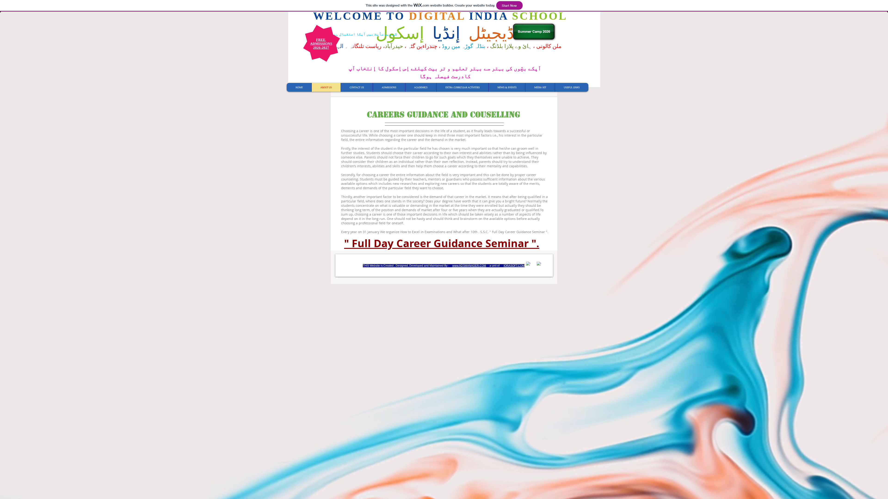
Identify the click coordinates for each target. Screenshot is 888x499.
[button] (571, 87)
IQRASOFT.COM (514, 265)
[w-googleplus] (539, 264)
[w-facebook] (528, 264)
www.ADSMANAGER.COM (469, 265)
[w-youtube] (544, 262)
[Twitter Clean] (533, 262)
